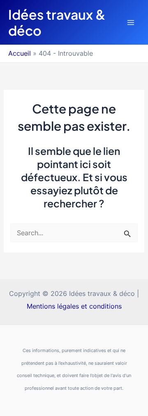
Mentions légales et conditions (74, 306)
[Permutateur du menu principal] (130, 22)
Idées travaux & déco (57, 22)
